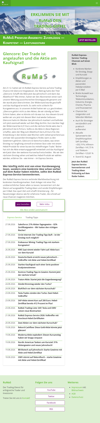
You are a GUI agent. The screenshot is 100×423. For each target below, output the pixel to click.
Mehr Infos (45, 204)
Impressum (77, 387)
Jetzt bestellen (87, 40)
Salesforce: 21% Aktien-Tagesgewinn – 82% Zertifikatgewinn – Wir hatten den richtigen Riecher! (38, 227)
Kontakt (25, 398)
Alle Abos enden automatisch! (33, 210)
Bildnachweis (78, 390)
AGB (73, 393)
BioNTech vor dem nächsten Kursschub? (36, 288)
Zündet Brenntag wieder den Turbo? (35, 284)
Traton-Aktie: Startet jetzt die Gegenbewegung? (40, 279)
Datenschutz (77, 397)
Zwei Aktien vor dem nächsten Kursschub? (37, 322)
